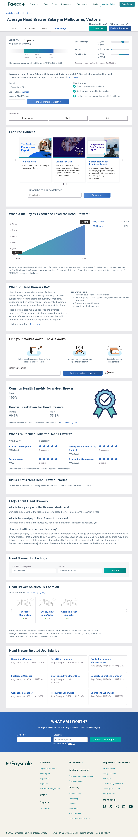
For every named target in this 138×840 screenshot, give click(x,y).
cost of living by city (35, 592)
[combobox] (39, 87)
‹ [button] (15, 159)
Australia (9, 13)
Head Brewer (27, 13)
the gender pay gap (68, 423)
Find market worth (119, 28)
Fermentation (16, 459)
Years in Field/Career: (19, 96)
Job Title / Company (21, 566)
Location (62, 566)
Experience (27, 118)
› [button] (123, 159)
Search (115, 570)
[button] (13, 28)
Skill (67, 118)
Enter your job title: (17, 368)
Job (17, 13)
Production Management (81, 459)
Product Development (20, 446)
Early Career (98, 221)
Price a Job (98, 28)
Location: (13, 83)
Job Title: (21, 734)
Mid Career (98, 226)
